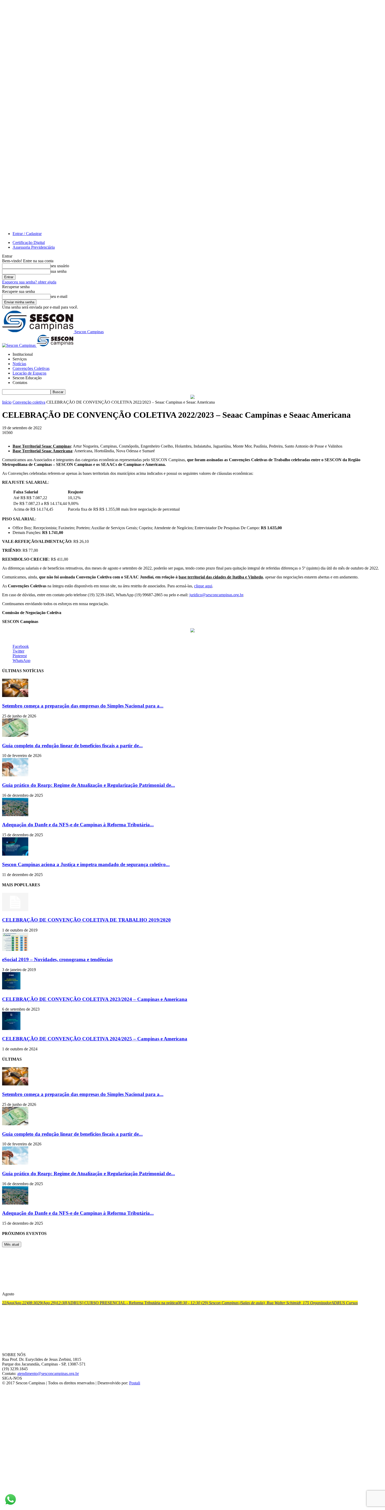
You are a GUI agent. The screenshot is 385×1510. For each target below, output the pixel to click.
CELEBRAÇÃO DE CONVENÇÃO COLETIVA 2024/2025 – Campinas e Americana (94, 1038)
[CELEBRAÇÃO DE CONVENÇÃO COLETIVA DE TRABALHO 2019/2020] (15, 909)
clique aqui (203, 586)
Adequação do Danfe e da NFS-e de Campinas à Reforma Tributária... (78, 824)
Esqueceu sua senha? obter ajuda (29, 282)
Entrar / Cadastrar (27, 233)
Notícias (19, 363)
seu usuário (60, 266)
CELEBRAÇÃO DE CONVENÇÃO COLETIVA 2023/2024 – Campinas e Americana (94, 999)
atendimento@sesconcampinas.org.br (48, 1373)
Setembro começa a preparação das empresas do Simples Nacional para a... (82, 706)
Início (7, 402)
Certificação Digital (29, 242)
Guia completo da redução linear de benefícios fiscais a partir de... (72, 745)
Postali (134, 1383)
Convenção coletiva (29, 402)
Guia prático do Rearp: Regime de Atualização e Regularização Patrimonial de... (88, 785)
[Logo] (19, 345)
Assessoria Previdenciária (34, 247)
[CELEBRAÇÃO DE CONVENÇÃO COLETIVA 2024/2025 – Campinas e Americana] (11, 1028)
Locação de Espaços (29, 373)
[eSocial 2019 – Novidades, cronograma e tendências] (15, 949)
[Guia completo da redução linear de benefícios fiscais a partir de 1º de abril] (15, 735)
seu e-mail (59, 296)
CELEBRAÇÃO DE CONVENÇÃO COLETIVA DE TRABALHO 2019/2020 (86, 920)
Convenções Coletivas (31, 368)
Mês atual (11, 1244)
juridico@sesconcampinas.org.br (216, 595)
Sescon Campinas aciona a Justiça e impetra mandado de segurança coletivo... (86, 864)
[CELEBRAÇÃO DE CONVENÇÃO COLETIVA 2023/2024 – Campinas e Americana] (11, 989)
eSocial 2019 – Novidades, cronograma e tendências (57, 959)
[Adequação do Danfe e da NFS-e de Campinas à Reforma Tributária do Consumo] (15, 814)
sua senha (59, 271)
